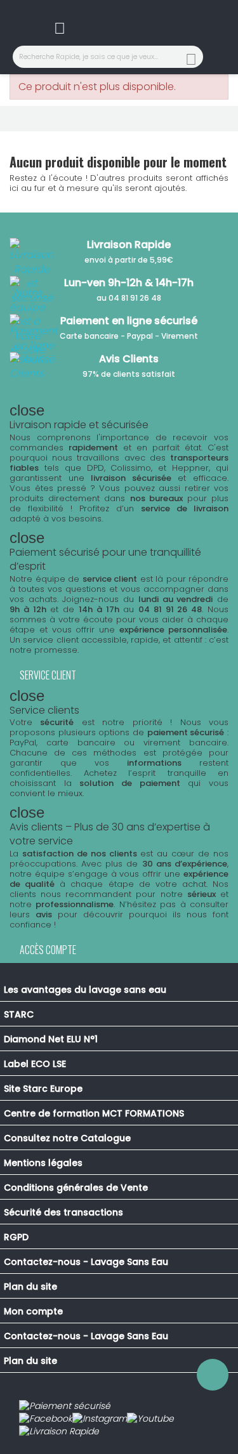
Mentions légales (43, 1162)
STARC (19, 1014)
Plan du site (30, 1286)
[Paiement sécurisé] (64, 1406)
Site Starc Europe (43, 1088)
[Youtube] (150, 1419)
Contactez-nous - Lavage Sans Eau (86, 1261)
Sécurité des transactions (63, 1212)
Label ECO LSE (35, 1064)
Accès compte (48, 949)
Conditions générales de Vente (76, 1187)
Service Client (48, 675)
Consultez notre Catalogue (67, 1138)
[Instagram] (99, 1419)
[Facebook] (45, 1419)
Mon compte (33, 1311)
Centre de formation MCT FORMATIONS (94, 1113)
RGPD (16, 1237)
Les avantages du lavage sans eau (85, 989)
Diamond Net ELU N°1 (51, 1039)
